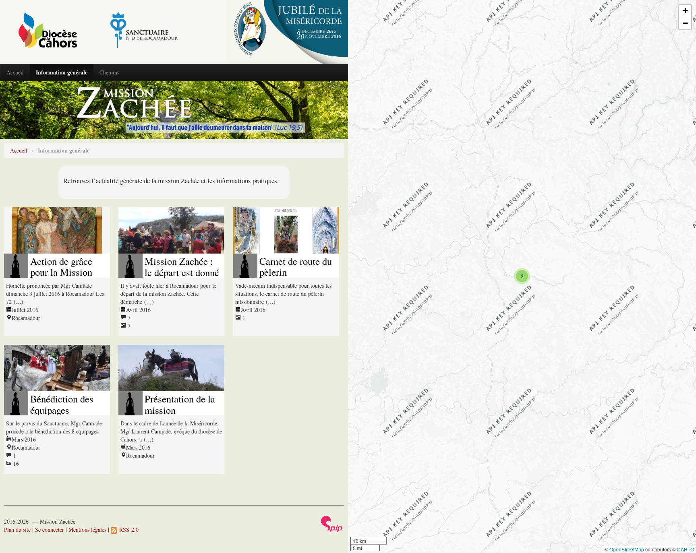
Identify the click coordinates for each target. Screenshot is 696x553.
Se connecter (49, 529)
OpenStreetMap (626, 549)
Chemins (109, 72)
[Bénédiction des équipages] (57, 368)
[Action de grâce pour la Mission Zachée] (57, 230)
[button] (522, 276)
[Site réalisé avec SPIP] (332, 523)
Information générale (61, 72)
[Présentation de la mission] (171, 368)
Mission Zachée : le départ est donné (182, 266)
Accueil (15, 72)
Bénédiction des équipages (61, 404)
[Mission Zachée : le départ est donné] (171, 230)
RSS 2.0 (128, 529)
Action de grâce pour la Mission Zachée (61, 272)
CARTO (685, 549)
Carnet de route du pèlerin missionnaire (295, 272)
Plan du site (17, 529)
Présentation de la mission (180, 404)
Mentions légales (87, 529)
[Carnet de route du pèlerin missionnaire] (286, 230)
